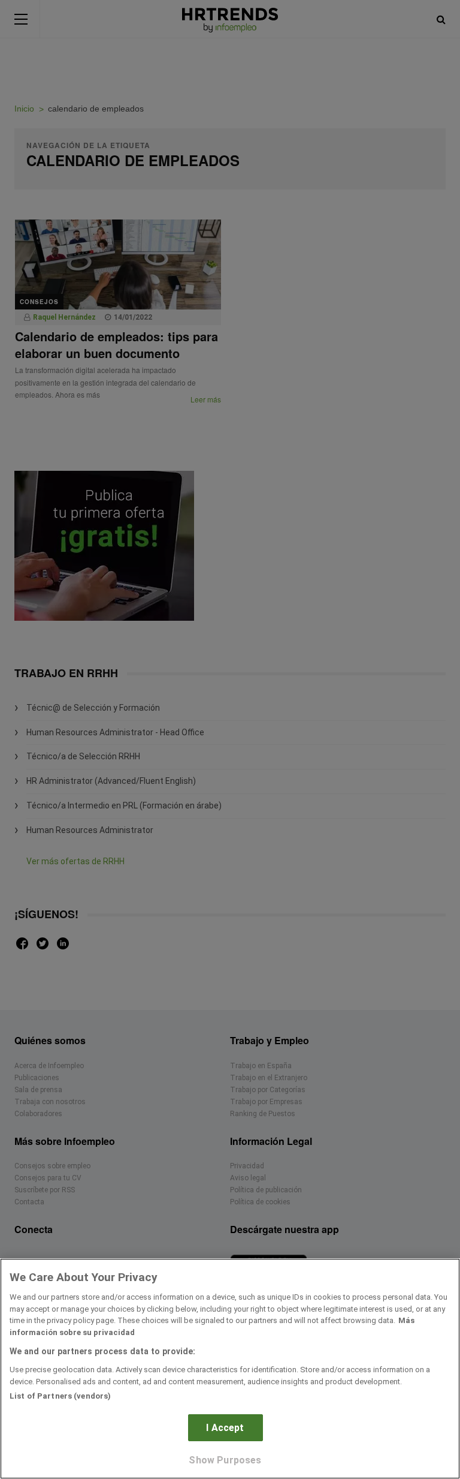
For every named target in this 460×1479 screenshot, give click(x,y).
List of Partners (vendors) (60, 1395)
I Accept (225, 1427)
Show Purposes (225, 1460)
